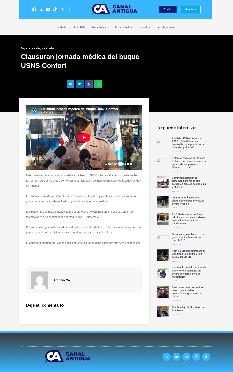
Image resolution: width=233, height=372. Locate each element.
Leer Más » (176, 151)
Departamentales (30, 48)
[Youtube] (48, 9)
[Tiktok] (54, 9)
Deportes (144, 27)
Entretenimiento (166, 27)
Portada (62, 27)
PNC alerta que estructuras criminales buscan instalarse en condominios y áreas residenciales (188, 219)
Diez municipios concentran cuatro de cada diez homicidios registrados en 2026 (187, 292)
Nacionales (99, 27)
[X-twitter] (41, 9)
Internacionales (122, 27)
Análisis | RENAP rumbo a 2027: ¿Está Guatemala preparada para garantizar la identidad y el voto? (188, 143)
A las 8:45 (79, 27)
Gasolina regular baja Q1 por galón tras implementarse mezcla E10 (188, 237)
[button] (70, 84)
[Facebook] (34, 9)
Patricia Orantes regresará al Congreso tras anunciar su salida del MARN (188, 254)
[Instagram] (61, 9)
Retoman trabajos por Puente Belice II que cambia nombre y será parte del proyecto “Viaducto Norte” (189, 162)
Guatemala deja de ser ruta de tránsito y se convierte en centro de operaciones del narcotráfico (189, 272)
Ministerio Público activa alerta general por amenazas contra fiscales (188, 200)
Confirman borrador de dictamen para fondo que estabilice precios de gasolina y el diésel (189, 182)
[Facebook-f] (196, 357)
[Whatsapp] (68, 9)
